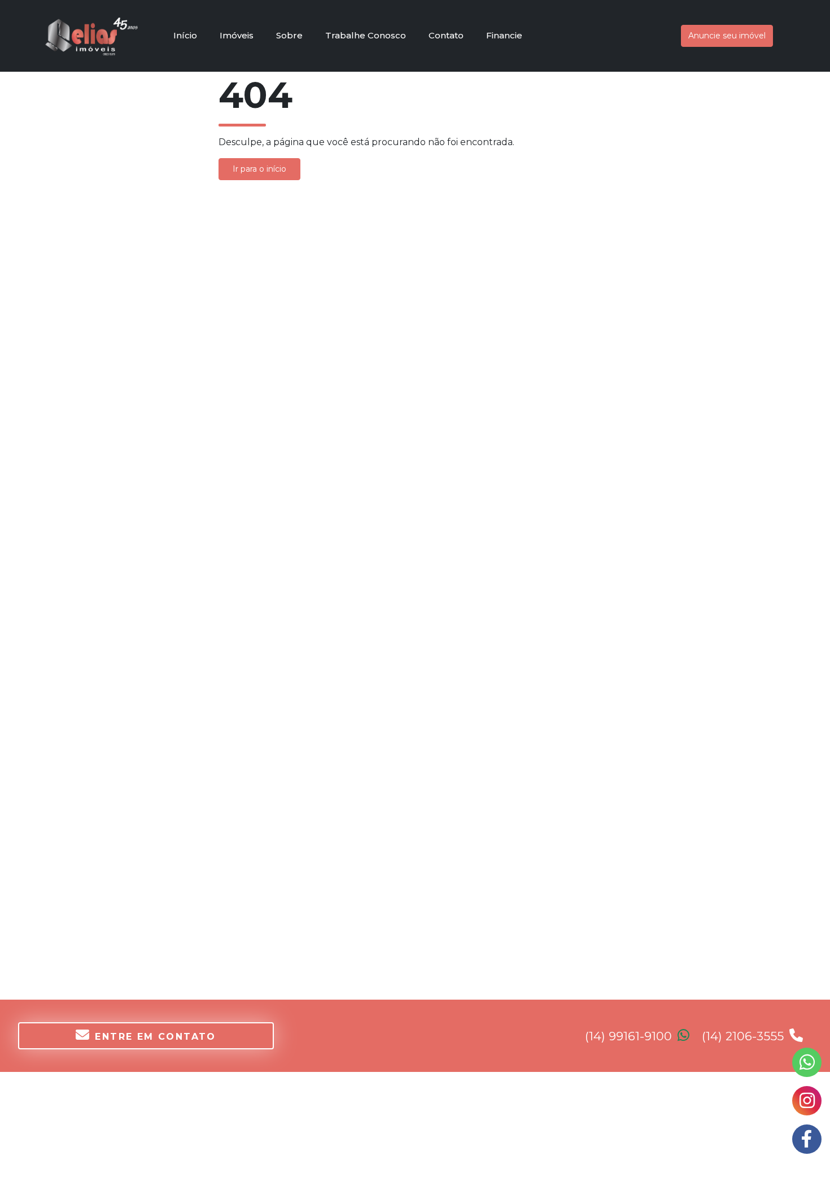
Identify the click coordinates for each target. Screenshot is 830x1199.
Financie (504, 35)
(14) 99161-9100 (630, 1036)
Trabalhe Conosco (365, 35)
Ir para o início (259, 169)
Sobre (289, 35)
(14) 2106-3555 (744, 1036)
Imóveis (237, 35)
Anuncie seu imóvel (727, 35)
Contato (446, 35)
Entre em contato (155, 1036)
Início (185, 35)
